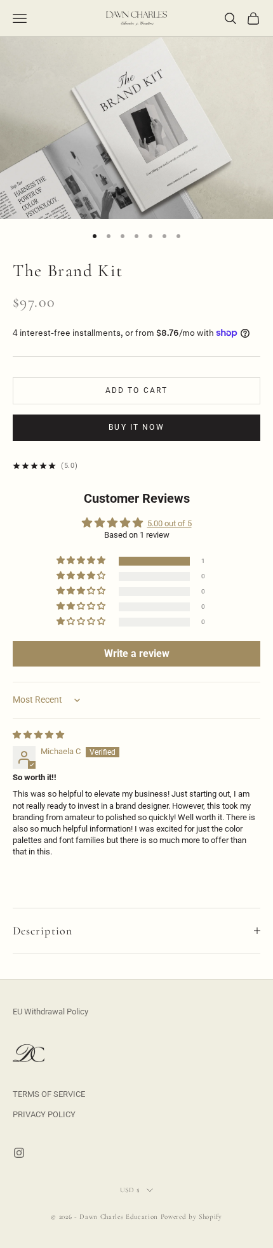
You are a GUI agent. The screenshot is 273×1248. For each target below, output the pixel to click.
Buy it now (136, 427)
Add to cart (136, 390)
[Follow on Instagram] (19, 1152)
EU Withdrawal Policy (50, 1011)
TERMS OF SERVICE (49, 1094)
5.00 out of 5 (169, 523)
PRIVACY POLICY (44, 1114)
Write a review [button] (137, 653)
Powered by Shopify (191, 1216)
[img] (38, 735)
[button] (82, 561)
